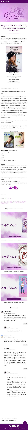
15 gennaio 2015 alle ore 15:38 (9, 337)
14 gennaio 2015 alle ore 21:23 (9, 313)
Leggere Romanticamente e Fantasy (10, 428)
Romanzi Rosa (4, 203)
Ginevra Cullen (8, 336)
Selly (8, 327)
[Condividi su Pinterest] (11, 198)
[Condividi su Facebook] (6, 198)
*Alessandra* (7, 311)
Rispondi (25, 323)
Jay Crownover (17, 201)
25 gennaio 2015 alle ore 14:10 (12, 373)
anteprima (10, 201)
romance (22, 202)
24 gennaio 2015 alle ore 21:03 (9, 349)
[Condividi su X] (8, 198)
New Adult (6, 202)
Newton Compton (15, 202)
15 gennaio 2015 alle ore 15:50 (12, 328)
